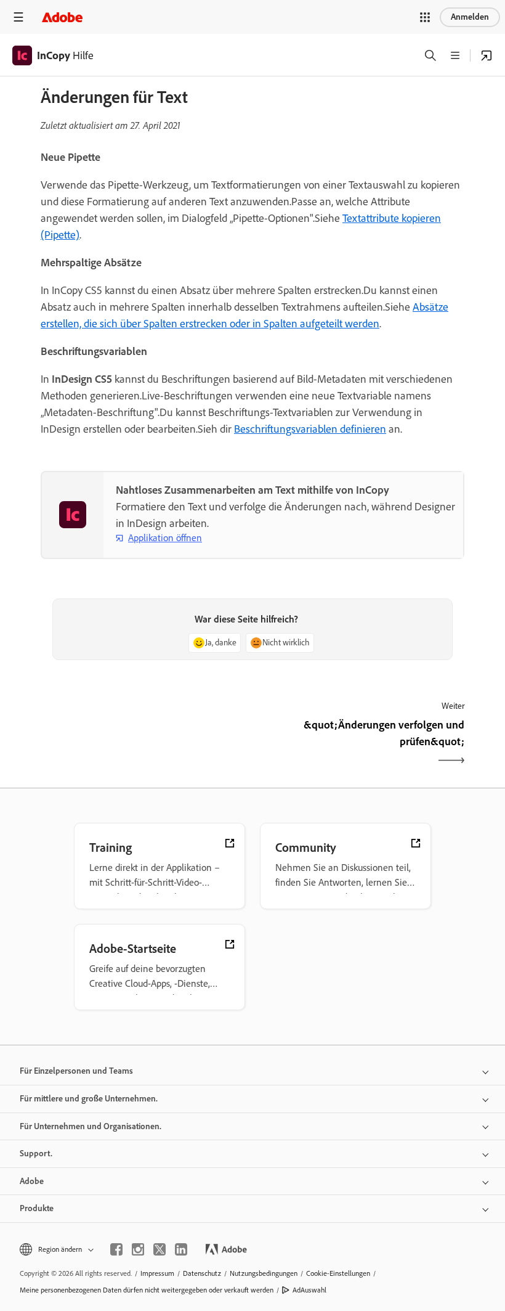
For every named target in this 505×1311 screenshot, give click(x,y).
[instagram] (138, 1249)
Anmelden (470, 17)
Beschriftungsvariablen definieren (310, 429)
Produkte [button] (37, 1208)
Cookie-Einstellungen (338, 1273)
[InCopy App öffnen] (486, 55)
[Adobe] (62, 17)
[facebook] (116, 1249)
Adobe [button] (32, 1181)
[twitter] (159, 1249)
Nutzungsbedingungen (263, 1273)
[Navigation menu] (18, 17)
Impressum (157, 1273)
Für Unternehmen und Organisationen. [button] (90, 1126)
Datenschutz (202, 1273)
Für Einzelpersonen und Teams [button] (76, 1071)
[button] (425, 17)
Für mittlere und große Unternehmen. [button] (89, 1098)
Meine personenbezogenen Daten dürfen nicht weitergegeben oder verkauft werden (146, 1290)
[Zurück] (145, 744)
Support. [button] (36, 1153)
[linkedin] (181, 1249)
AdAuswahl (309, 1290)
